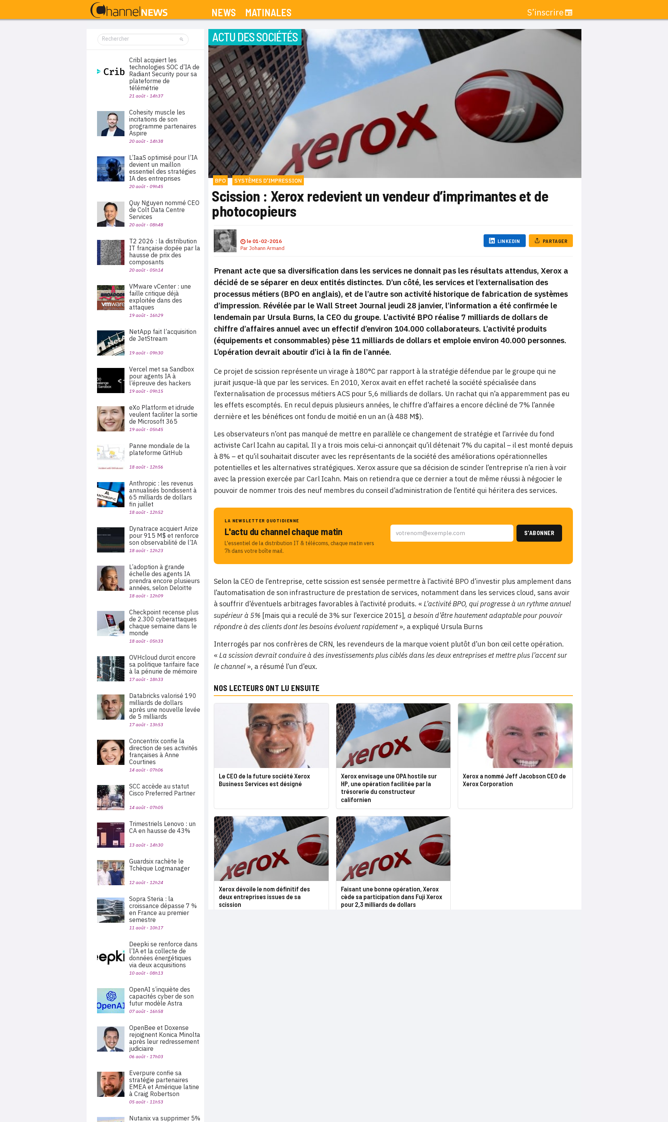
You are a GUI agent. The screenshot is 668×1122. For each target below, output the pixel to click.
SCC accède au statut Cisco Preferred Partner (162, 789)
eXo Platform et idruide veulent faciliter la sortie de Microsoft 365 (163, 414)
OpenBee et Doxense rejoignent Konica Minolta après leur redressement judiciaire (164, 1038)
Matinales (268, 12)
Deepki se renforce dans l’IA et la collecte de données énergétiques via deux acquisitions (163, 954)
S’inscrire (545, 12)
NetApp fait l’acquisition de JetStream (162, 335)
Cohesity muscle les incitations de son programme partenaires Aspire (162, 122)
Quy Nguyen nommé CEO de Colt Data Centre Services (164, 210)
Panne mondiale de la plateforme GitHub (159, 449)
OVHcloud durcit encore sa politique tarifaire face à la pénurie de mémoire (164, 664)
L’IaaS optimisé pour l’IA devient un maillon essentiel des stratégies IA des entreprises (163, 168)
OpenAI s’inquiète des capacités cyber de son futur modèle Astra (161, 996)
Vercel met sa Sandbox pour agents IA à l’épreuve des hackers (161, 376)
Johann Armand (267, 248)
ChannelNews (128, 10)
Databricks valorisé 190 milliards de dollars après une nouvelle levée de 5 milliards (164, 706)
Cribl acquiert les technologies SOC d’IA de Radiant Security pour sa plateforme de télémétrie (164, 74)
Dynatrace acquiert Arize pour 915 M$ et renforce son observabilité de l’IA (164, 535)
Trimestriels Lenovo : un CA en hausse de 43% (162, 827)
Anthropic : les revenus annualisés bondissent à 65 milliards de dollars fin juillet (163, 493)
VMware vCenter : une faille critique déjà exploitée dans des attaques (160, 296)
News (223, 12)
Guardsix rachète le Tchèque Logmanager (159, 864)
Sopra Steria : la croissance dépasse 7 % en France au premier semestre (163, 909)
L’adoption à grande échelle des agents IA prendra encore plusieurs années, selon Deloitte (164, 577)
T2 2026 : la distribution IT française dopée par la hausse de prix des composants (164, 251)
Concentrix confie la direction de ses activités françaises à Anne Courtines (163, 751)
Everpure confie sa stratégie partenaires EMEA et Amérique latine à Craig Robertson (164, 1083)
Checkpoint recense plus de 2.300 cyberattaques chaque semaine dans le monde (164, 622)
